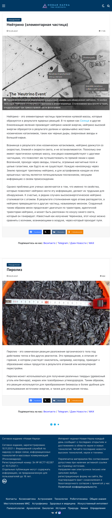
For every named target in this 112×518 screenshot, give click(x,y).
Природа (73, 508)
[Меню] (3, 6)
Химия (84, 508)
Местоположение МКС (17, 503)
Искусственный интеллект (93, 503)
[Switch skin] (103, 6)
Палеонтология (15, 508)
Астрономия (45, 498)
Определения (14, 20)
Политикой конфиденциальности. (77, 486)
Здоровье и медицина (62, 503)
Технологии (61, 498)
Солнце (84, 120)
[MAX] (59, 513)
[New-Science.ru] (56, 5)
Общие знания (98, 498)
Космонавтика (27, 498)
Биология (48, 508)
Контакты (11, 498)
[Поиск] (108, 6)
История (61, 508)
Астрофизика (40, 503)
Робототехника (79, 498)
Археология (33, 508)
